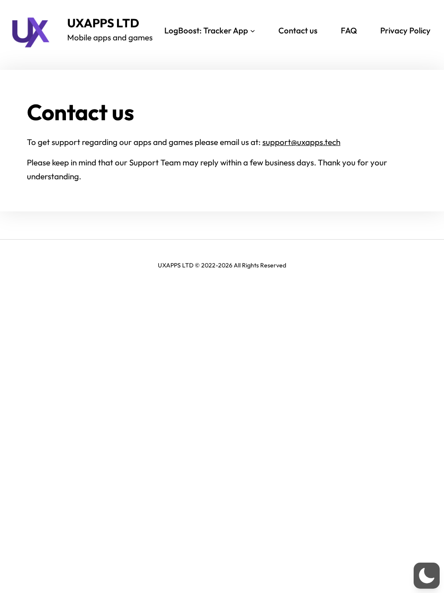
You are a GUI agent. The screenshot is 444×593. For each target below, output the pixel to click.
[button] (427, 576)
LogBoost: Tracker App (206, 30)
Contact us (297, 30)
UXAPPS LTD (103, 22)
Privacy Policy (405, 30)
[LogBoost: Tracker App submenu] (252, 30)
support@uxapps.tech (301, 142)
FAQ (349, 30)
